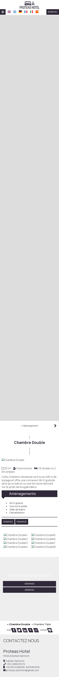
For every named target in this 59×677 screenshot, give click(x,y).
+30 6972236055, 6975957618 (22, 667)
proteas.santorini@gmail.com (22, 670)
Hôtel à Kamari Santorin (16, 655)
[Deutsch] (20, 12)
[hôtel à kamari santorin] (29, 4)
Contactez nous (21, 640)
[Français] (26, 12)
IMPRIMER (43, 630)
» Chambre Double (18, 624)
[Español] (37, 12)
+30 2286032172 (16, 664)
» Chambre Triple (41, 624)
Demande (29, 583)
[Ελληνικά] (14, 12)
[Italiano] (31, 12)
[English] (9, 12)
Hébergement (30, 425)
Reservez (53, 11)
